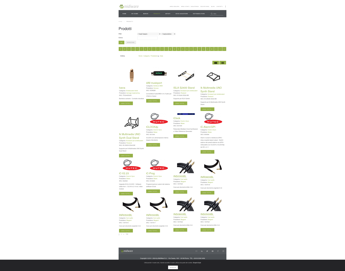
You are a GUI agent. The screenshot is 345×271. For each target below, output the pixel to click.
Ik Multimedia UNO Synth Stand (211, 89)
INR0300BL (152, 215)
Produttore (154, 56)
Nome (140, 56)
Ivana (122, 87)
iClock (176, 118)
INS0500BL (207, 214)
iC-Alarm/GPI (208, 127)
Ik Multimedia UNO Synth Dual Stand (129, 135)
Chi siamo (134, 13)
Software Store (199, 13)
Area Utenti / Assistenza (190, 6)
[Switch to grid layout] (215, 62)
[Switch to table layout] (222, 62)
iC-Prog (150, 173)
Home (124, 13)
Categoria (146, 56)
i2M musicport (154, 83)
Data (161, 56)
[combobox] (216, 13)
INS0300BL (180, 176)
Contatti (220, 6)
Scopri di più (197, 263)
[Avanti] (123, 234)
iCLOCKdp (152, 127)
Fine (127, 234)
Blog (213, 6)
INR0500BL (125, 215)
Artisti (167, 13)
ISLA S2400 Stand (184, 87)
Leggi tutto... (126, 103)
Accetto (173, 267)
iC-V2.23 (124, 173)
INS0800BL (180, 214)
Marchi (145, 13)
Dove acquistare (182, 13)
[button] (225, 6)
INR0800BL (207, 177)
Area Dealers (174, 6)
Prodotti (157, 13)
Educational (205, 6)
